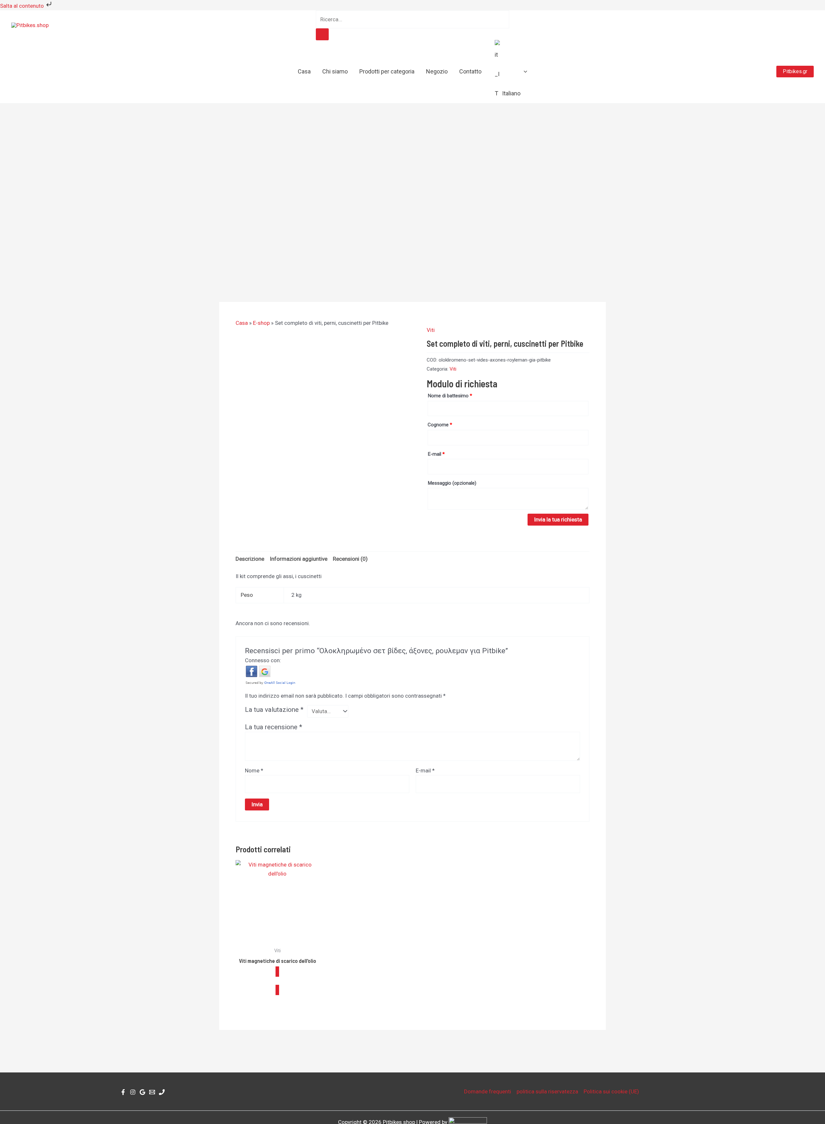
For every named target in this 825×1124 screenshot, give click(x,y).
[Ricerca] (322, 34)
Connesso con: (263, 660)
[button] (523, 71)
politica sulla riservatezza (547, 1091)
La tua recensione (273, 727)
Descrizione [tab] (250, 559)
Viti (431, 330)
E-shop (261, 323)
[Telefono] (162, 1092)
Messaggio (452, 483)
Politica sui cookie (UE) (611, 1091)
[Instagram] (133, 1092)
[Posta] (152, 1092)
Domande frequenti (487, 1091)
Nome (254, 770)
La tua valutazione (274, 709)
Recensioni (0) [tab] (350, 559)
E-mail (436, 454)
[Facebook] (123, 1092)
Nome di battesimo (450, 396)
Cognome (440, 425)
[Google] (142, 1092)
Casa (242, 323)
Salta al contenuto (22, 6)
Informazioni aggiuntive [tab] (298, 559)
